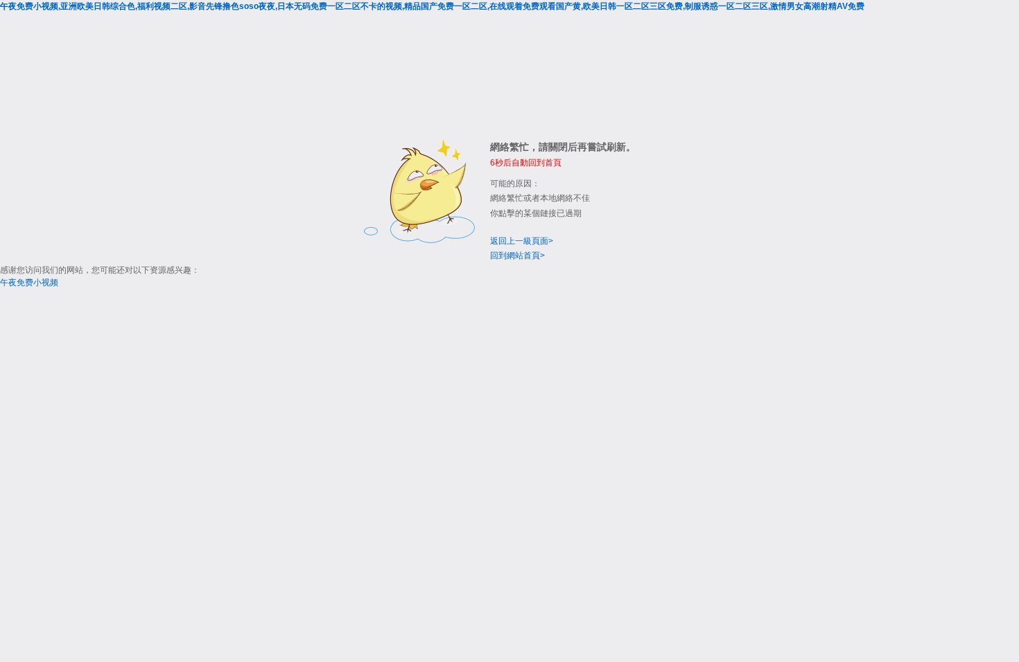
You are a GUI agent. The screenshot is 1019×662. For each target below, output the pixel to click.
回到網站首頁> (517, 255)
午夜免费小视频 (29, 282)
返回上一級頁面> (521, 241)
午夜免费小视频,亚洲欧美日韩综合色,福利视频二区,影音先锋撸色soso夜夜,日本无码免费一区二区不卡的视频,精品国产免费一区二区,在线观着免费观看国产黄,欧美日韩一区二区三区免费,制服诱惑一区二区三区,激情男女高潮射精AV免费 (432, 6)
